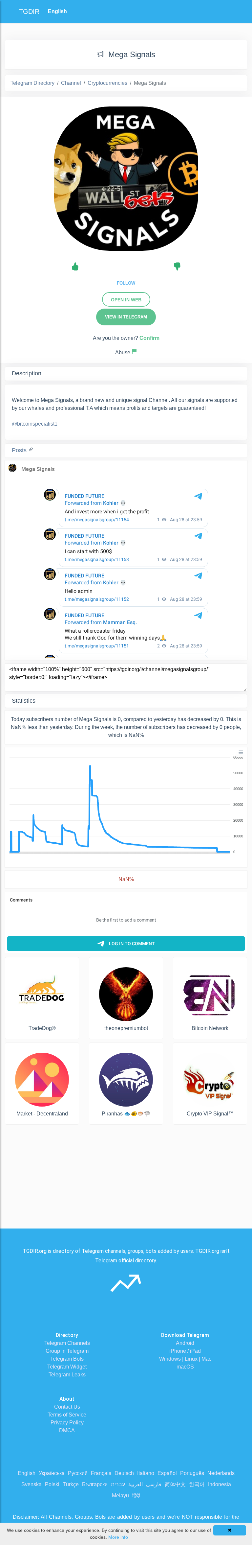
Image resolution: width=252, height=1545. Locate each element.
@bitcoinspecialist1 (34, 424)
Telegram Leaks (67, 1374)
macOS (185, 1366)
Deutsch (124, 1473)
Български (95, 1484)
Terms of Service (67, 1414)
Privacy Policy (67, 1422)
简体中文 (175, 1484)
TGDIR (29, 11)
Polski (52, 1484)
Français (101, 1473)
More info (118, 1537)
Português (192, 1473)
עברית (118, 1484)
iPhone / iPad (185, 1351)
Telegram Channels (67, 1343)
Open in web (126, 299)
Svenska (31, 1484)
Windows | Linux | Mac (185, 1359)
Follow (126, 283)
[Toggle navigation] (242, 11)
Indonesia (219, 1484)
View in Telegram (126, 317)
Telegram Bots (67, 1359)
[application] (126, 804)
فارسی (153, 1484)
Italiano (145, 1473)
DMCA (67, 1430)
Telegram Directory (32, 83)
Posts (20, 450)
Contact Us (67, 1407)
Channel (71, 83)
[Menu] (241, 752)
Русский (78, 1473)
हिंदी (136, 1495)
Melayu (120, 1495)
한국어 (197, 1484)
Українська (52, 1473)
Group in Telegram (67, 1351)
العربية (135, 1484)
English (26, 1473)
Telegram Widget (67, 1366)
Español (167, 1473)
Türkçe (71, 1484)
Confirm (149, 338)
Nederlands (221, 1473)
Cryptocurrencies (107, 83)
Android (185, 1343)
